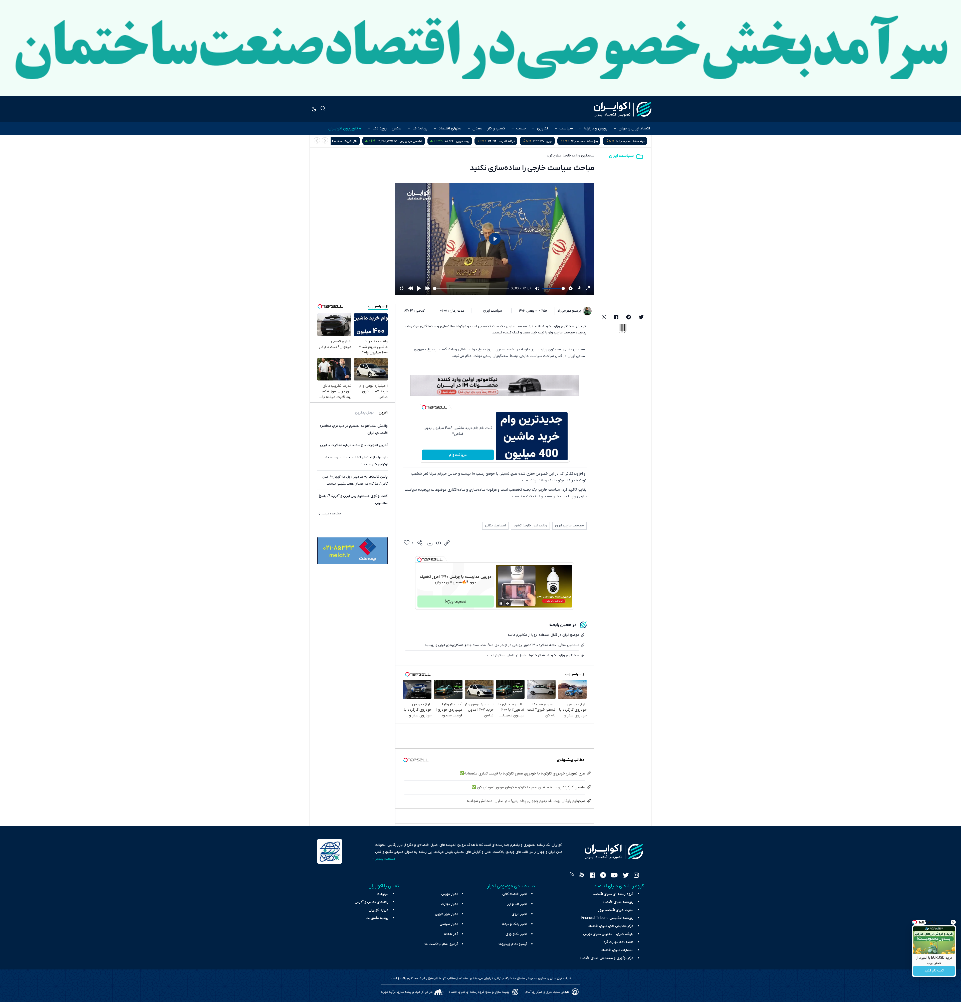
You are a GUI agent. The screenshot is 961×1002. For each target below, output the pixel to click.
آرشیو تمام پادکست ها (441, 944)
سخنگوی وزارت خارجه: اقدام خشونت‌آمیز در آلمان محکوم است (533, 655)
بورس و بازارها (595, 128)
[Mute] (508, 603)
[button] (317, 140)
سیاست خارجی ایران (569, 525)
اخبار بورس (449, 894)
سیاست (566, 128)
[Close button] (953, 922)
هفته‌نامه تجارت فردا (618, 942)
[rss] (572, 875)
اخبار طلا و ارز (517, 904)
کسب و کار (496, 128)
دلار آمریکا (443, 141)
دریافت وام (458, 454)
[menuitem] (430, 543)
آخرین (383, 412)
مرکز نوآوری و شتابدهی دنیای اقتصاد (606, 958)
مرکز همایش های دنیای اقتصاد (610, 926)
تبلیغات (382, 894)
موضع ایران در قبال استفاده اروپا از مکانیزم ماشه (543, 635)
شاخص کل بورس (503, 141)
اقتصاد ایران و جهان (635, 128)
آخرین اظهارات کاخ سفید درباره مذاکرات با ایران (354, 445)
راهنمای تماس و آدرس (371, 902)
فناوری (542, 128)
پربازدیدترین (364, 412)
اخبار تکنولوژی (516, 934)
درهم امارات (599, 141)
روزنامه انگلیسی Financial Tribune (607, 918)
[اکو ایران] (622, 109)
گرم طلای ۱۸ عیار (395, 141)
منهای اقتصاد (450, 128)
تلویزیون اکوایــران (343, 128)
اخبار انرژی (519, 914)
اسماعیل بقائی (495, 525)
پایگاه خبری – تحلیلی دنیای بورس (608, 934)
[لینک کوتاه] (447, 543)
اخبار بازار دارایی (446, 914)
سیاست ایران (621, 156)
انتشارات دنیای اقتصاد (617, 950)
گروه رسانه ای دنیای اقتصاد (613, 894)
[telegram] (628, 317)
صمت (521, 128)
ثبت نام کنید (934, 970)
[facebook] (616, 317)
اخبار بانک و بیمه (514, 924)
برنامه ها (419, 128)
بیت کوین (555, 141)
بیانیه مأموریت (377, 918)
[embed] (438, 543)
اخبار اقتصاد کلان (514, 894)
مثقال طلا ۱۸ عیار (339, 141)
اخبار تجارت (449, 904)
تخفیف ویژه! (455, 601)
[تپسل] (423, 407)
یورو (642, 141)
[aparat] (582, 875)
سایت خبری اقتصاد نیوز (615, 910)
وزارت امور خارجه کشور (530, 525)
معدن (477, 128)
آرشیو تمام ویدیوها (513, 944)
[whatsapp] (604, 317)
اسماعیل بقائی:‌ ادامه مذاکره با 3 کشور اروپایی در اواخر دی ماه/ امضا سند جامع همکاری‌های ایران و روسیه (502, 645)
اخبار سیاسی (449, 924)
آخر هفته (451, 934)
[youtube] (614, 875)
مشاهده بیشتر (331, 514)
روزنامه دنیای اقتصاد (618, 902)
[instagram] (636, 875)
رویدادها (379, 128)
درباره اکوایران (378, 910)
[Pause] (501, 603)
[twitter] (641, 317)
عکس (396, 128)
